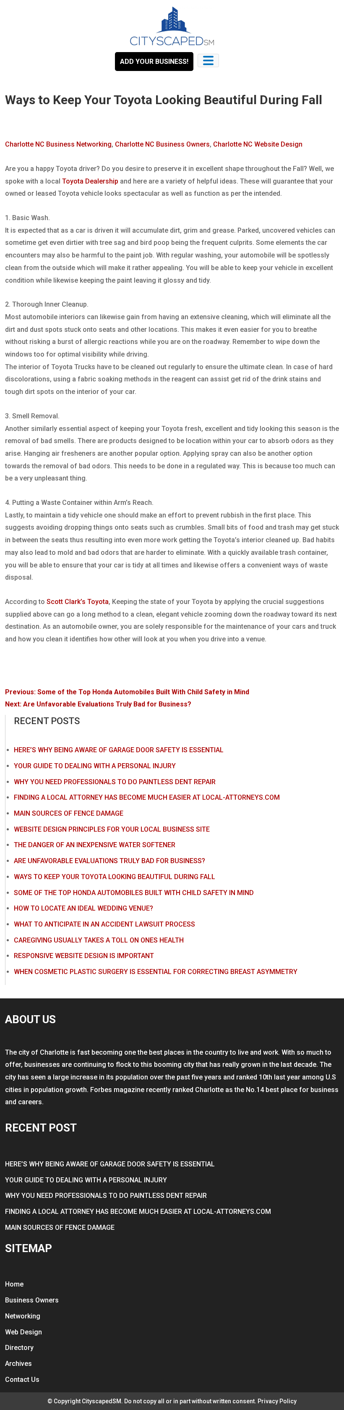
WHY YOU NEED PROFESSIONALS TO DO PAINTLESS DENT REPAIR (115, 782)
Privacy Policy (277, 1401)
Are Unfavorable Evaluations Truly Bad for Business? (109, 861)
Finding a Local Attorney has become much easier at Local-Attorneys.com (147, 797)
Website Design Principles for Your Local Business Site (112, 829)
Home (14, 1284)
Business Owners (32, 1300)
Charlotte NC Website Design (257, 144)
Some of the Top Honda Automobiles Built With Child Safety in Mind (134, 893)
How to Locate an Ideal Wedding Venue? (83, 908)
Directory (19, 1348)
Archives (18, 1364)
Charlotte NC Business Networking (58, 144)
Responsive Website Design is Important (84, 956)
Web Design (23, 1332)
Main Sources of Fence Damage (68, 813)
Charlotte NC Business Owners (162, 144)
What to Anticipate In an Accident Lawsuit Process (104, 924)
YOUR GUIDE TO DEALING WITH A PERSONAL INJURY (95, 766)
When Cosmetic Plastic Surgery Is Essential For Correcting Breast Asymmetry (155, 972)
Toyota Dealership (90, 181)
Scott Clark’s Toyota (78, 602)
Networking (22, 1316)
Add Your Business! (154, 62)
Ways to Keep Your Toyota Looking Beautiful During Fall (114, 877)
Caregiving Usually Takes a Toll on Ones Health (99, 940)
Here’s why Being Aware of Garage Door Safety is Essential (119, 750)
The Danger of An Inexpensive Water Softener (94, 845)
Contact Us (22, 1380)
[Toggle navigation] (208, 60)
